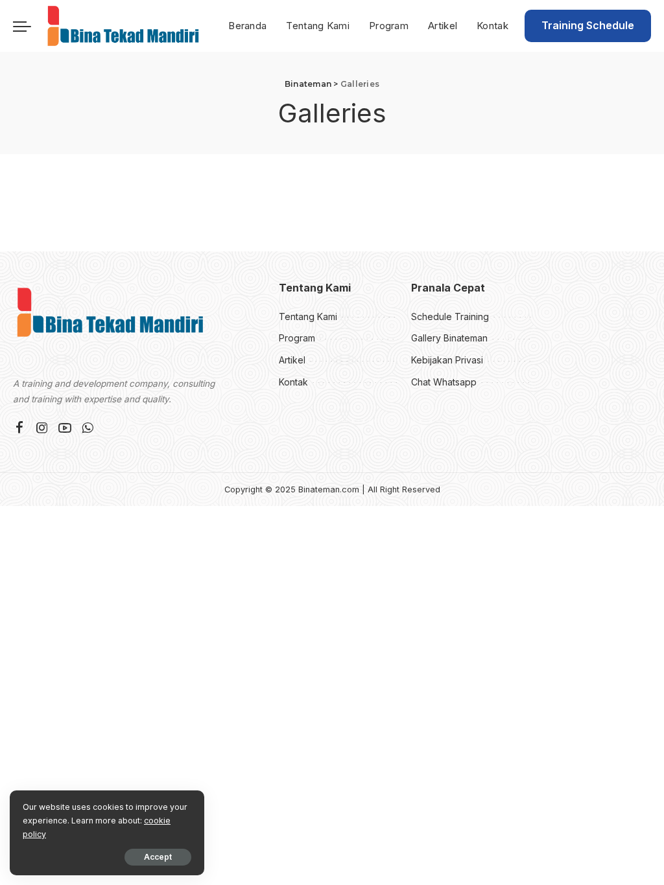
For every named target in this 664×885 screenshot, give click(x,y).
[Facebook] (19, 428)
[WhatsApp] (87, 428)
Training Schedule (587, 25)
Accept (158, 857)
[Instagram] (42, 428)
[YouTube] (64, 428)
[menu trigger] (28, 26)
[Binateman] (123, 26)
